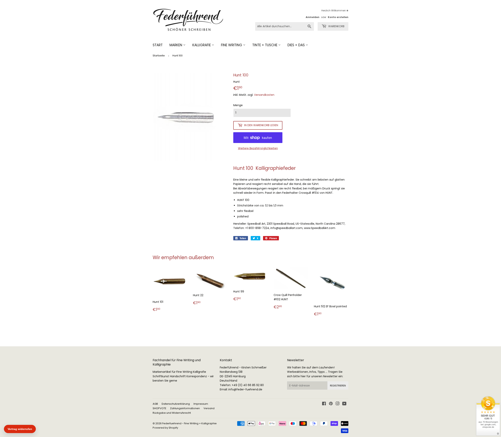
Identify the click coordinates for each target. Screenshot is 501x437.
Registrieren (338, 385)
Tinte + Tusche (265, 45)
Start (158, 45)
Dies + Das (296, 45)
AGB (155, 404)
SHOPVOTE (159, 408)
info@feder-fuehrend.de (245, 389)
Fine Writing (232, 45)
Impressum (201, 404)
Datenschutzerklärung (176, 404)
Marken (176, 45)
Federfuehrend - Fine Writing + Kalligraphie (189, 423)
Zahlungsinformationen (185, 408)
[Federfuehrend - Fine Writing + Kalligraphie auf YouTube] (344, 404)
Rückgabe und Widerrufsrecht (172, 413)
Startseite (159, 55)
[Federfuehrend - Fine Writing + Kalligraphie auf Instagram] (338, 404)
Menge (238, 105)
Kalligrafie (202, 45)
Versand (209, 408)
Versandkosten (264, 95)
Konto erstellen (338, 17)
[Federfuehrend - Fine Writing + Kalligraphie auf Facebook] (324, 404)
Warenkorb (335, 26)
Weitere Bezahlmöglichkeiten (258, 148)
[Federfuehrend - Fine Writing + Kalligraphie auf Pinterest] (331, 404)
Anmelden (312, 17)
